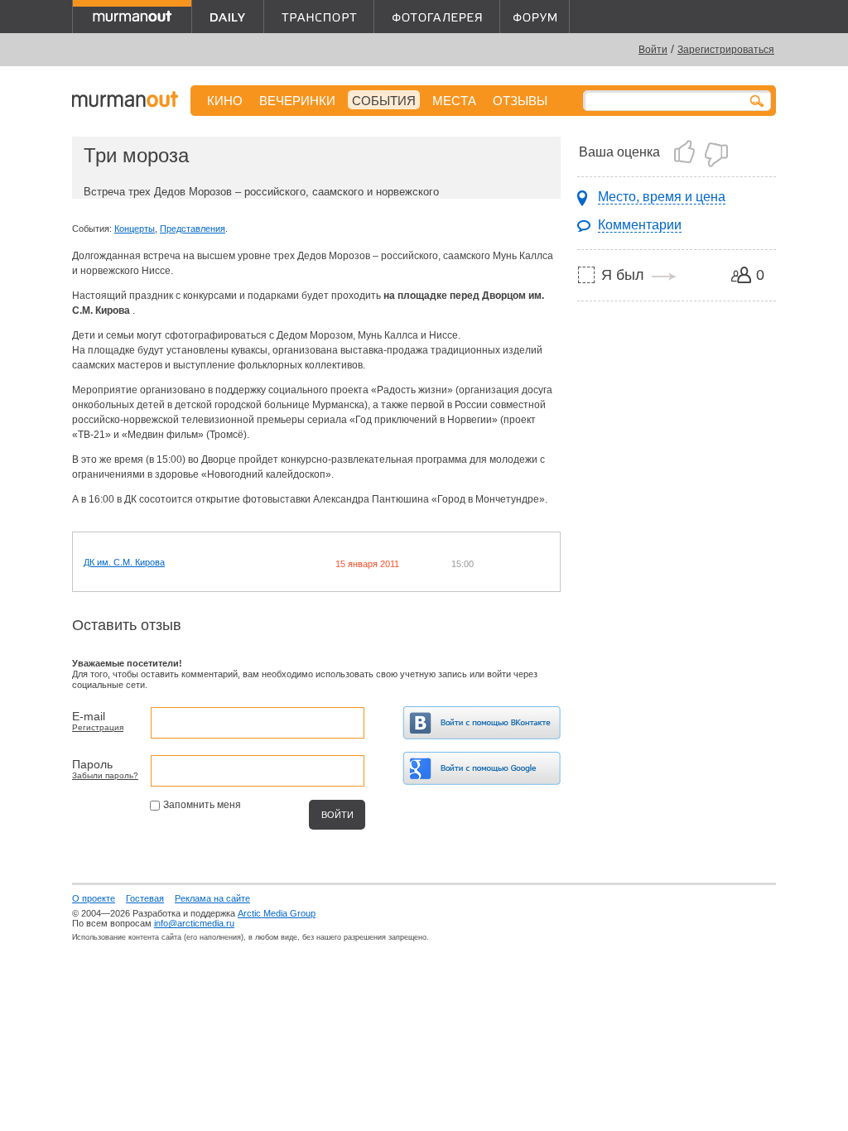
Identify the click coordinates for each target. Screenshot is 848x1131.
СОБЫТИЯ (384, 101)
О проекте (93, 898)
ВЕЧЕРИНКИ (297, 101)
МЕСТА (454, 101)
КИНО (225, 101)
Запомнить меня (202, 805)
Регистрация (97, 727)
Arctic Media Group (277, 913)
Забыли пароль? (105, 775)
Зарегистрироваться (725, 49)
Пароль (92, 764)
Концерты (134, 228)
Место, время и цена (661, 197)
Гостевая (145, 898)
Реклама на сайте (212, 898)
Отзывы (520, 101)
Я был (622, 275)
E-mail (88, 716)
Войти (652, 49)
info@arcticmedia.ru (194, 923)
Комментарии (640, 225)
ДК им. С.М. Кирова (124, 562)
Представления (192, 228)
